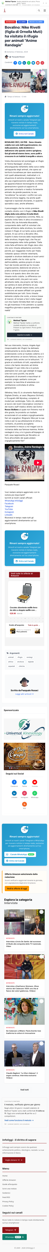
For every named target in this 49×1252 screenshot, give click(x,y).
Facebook (9, 503)
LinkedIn (8, 515)
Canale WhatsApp (21, 854)
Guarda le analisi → (24, 335)
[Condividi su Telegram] (33, 63)
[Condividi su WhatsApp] (29, 63)
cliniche (22, 666)
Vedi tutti (24, 1090)
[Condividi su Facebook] (15, 63)
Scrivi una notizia (9, 1188)
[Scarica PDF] (42, 63)
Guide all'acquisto (9, 1184)
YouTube (9, 509)
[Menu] (44, 10)
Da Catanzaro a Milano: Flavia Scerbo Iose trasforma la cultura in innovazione (23, 1032)
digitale (31, 662)
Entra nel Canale (26, 134)
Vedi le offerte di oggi (17, 888)
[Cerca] (39, 10)
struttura (20, 662)
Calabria (22, 22)
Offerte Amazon (9, 1180)
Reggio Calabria (36, 22)
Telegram (9, 506)
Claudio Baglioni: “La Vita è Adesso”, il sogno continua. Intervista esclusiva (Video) (22, 1075)
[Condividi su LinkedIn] (24, 63)
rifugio (20, 657)
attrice (10, 662)
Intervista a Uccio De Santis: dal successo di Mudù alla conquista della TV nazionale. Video (23, 944)
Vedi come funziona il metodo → (19, 1120)
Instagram (9, 512)
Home (4, 1176)
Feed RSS (6, 1197)
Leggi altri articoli (23, 694)
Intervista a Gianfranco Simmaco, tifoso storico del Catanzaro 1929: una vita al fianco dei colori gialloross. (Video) (22, 988)
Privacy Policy (8, 1201)
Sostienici (6, 1193)
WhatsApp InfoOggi (14, 500)
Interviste (10, 22)
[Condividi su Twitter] (20, 63)
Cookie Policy (8, 1206)
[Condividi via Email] (38, 63)
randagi (29, 657)
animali (11, 657)
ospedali (11, 666)
